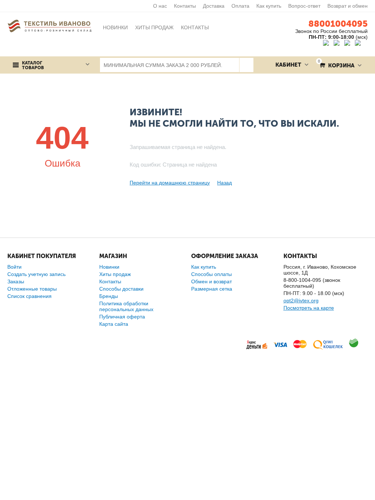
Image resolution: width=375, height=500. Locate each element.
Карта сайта (113, 324)
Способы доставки (121, 289)
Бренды (108, 296)
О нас (160, 6)
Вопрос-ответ (304, 6)
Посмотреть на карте (308, 308)
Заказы (15, 281)
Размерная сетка (211, 289)
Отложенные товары (32, 289)
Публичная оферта (122, 317)
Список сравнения (29, 296)
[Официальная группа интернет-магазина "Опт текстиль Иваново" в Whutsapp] (361, 44)
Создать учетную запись (36, 274)
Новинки (109, 267)
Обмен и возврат (211, 281)
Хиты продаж (115, 274)
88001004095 (338, 23)
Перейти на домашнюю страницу (170, 183)
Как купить (268, 6)
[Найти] (246, 65)
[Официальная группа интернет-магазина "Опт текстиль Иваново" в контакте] (327, 44)
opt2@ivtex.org (301, 300)
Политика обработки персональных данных (126, 306)
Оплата (240, 6)
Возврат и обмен (347, 6)
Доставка (213, 6)
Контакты (185, 6)
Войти (14, 267)
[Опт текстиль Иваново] (49, 26)
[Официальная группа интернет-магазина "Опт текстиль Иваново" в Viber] (348, 44)
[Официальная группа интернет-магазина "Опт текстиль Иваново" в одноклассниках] (338, 44)
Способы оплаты (211, 274)
